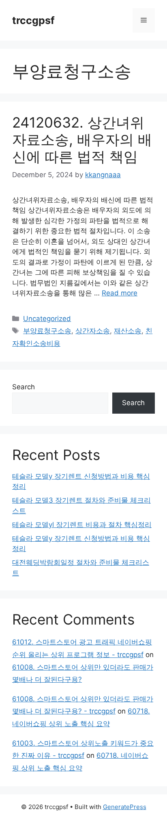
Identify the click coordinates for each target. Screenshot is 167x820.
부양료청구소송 (47, 331)
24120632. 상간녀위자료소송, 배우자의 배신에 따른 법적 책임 (82, 139)
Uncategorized (47, 319)
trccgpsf (33, 20)
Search (23, 387)
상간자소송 (92, 331)
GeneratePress (124, 807)
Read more (119, 293)
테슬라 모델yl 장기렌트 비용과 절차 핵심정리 (82, 525)
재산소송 (127, 331)
